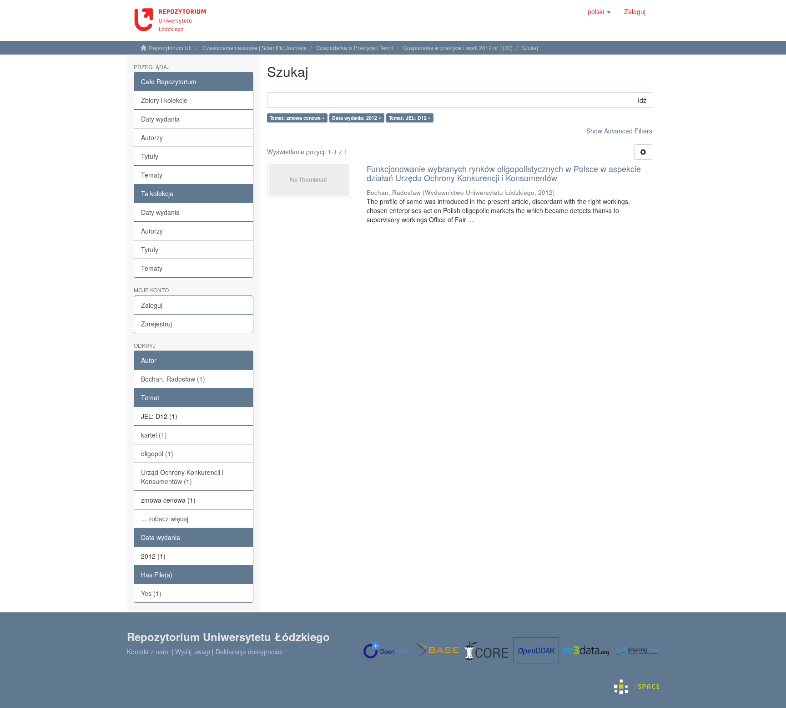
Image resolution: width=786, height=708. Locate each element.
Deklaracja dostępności (249, 651)
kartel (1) (154, 434)
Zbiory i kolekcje (164, 100)
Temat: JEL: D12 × (410, 117)
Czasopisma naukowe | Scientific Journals (254, 47)
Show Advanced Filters (619, 130)
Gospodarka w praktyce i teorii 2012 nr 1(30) (458, 47)
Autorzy (152, 137)
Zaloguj (151, 305)
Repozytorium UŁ (170, 47)
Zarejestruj (156, 323)
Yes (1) (151, 593)
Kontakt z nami (148, 651)
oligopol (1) (157, 453)
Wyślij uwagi (192, 651)
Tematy (151, 174)
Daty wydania (160, 118)
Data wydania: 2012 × (356, 117)
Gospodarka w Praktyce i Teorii (355, 47)
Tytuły (149, 156)
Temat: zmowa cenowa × (297, 117)
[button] (599, 11)
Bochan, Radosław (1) (173, 378)
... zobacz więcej (164, 518)
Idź (642, 100)
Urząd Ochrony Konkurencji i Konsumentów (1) (182, 477)
